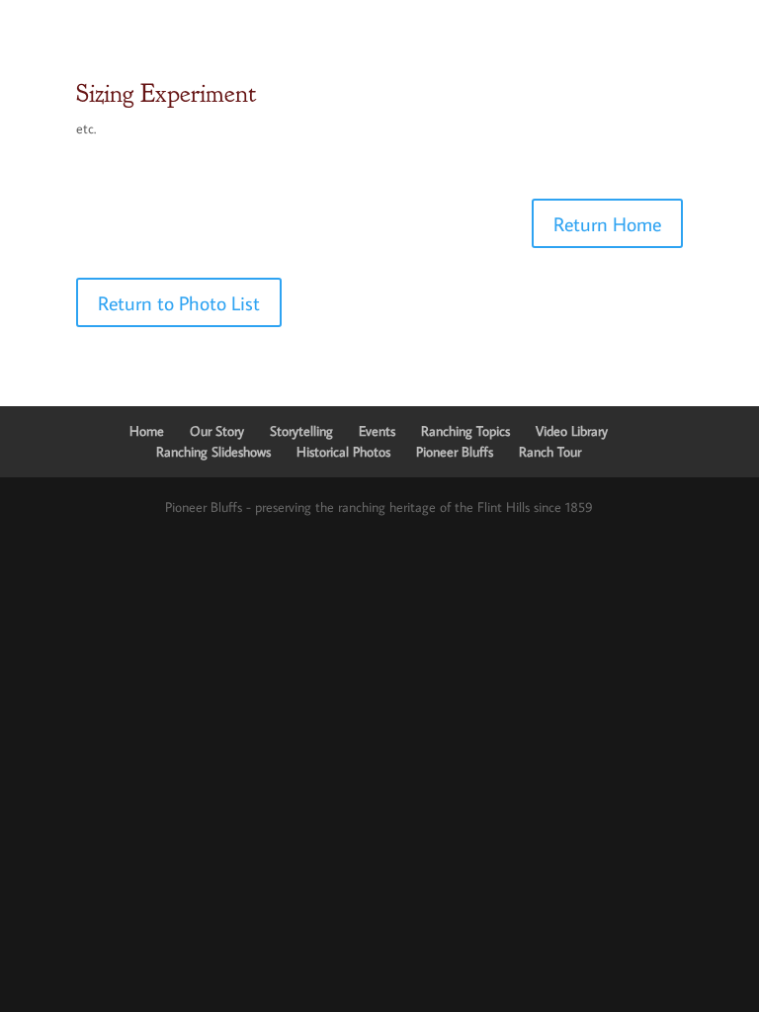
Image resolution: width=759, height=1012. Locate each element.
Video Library (572, 431)
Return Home (607, 223)
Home (146, 431)
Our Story (217, 431)
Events (377, 431)
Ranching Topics (465, 431)
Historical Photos (343, 452)
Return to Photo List (179, 302)
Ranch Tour (550, 452)
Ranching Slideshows (213, 452)
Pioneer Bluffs (454, 452)
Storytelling (301, 431)
